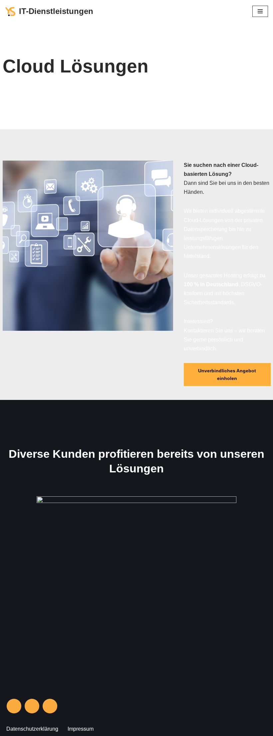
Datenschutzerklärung (32, 729)
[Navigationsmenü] (260, 11)
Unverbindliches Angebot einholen (227, 374)
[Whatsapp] (50, 706)
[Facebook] (32, 706)
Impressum (81, 729)
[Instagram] (14, 706)
